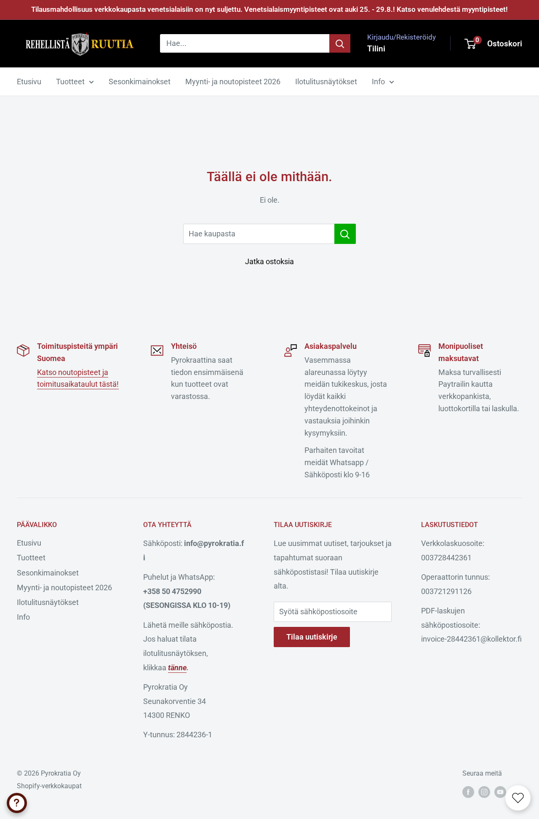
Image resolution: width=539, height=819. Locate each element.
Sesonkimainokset (140, 81)
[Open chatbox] (17, 803)
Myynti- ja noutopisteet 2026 (232, 81)
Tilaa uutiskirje (311, 636)
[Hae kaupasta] (345, 234)
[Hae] (339, 43)
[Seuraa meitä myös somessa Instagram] (484, 791)
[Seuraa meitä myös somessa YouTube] (500, 791)
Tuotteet (70, 81)
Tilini (376, 49)
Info (378, 81)
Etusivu (29, 81)
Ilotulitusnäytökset (326, 81)
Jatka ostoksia (269, 261)
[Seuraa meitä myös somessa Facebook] (468, 791)
